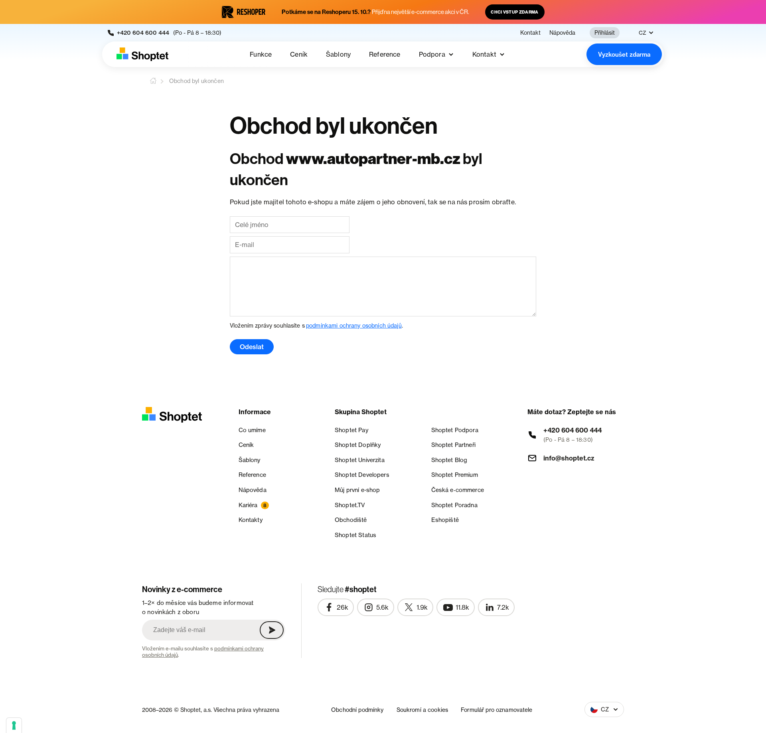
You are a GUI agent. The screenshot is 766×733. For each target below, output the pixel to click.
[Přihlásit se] (272, 630)
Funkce (261, 54)
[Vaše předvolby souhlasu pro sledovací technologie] (14, 725)
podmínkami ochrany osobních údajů (354, 325)
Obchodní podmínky (357, 709)
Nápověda (562, 33)
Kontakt (530, 33)
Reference (384, 54)
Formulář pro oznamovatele (497, 709)
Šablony (338, 54)
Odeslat (252, 347)
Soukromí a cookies (422, 709)
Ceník (299, 54)
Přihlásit (604, 32)
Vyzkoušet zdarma (624, 54)
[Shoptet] (142, 54)
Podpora (432, 54)
